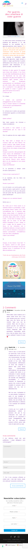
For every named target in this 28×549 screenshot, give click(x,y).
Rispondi (22, 342)
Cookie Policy (15, 539)
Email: (14, 505)
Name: (14, 517)
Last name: (14, 524)
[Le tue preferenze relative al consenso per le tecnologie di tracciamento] (2, 546)
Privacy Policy (7, 539)
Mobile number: (14, 511)
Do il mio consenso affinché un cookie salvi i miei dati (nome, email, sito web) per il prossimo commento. (14, 479)
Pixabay (17, 36)
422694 (12, 36)
